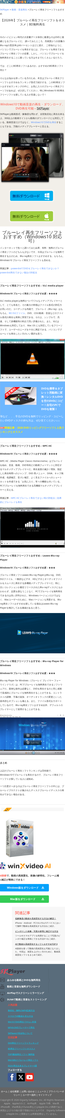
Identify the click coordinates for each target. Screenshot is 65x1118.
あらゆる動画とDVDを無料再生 (24, 979)
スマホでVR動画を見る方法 (20, 1016)
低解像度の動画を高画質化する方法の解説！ (35, 918)
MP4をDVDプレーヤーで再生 (21, 1027)
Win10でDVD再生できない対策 (22, 1021)
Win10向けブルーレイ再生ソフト (23, 1060)
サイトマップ (45, 1094)
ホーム (4, 1091)
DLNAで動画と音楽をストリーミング (27, 999)
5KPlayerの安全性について (20, 1033)
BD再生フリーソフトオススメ (21, 1048)
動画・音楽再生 (19, 9)
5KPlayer (4, 9)
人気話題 (12, 1004)
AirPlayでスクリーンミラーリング (25, 992)
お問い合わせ (28, 1091)
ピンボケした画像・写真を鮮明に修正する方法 (36, 931)
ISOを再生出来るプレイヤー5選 (22, 1065)
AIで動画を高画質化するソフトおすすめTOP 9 (36, 944)
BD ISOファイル (17, 313)
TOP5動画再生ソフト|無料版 (21, 1054)
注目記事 (12, 1037)
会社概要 (14, 1091)
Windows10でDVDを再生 (43, 122)
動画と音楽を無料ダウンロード (23, 986)
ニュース (41, 1091)
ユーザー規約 (29, 1094)
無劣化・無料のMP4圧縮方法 (21, 1010)
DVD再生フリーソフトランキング (23, 1043)
